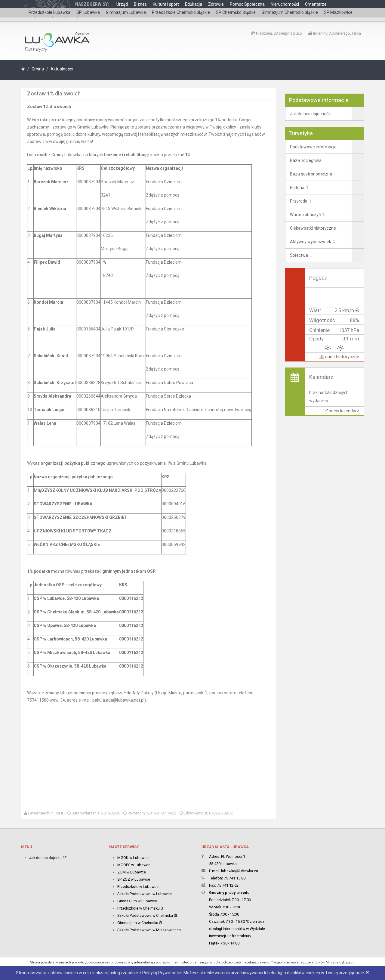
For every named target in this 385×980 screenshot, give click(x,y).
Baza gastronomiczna (311, 174)
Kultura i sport (166, 4)
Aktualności (62, 69)
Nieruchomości (285, 4)
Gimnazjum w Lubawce (137, 901)
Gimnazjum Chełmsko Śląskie (290, 12)
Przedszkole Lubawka (49, 12)
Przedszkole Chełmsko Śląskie (181, 12)
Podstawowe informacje (313, 146)
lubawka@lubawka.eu (239, 871)
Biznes (140, 4)
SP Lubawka (88, 12)
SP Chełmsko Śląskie (236, 12)
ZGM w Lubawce (131, 872)
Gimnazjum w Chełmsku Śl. (140, 922)
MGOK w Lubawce (133, 857)
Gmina (38, 69)
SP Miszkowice (338, 12)
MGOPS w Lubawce (133, 865)
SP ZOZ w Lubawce (133, 879)
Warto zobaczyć (305, 214)
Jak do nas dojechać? (310, 113)
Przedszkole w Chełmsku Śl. (141, 908)
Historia (297, 187)
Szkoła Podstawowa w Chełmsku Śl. (147, 915)
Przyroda (298, 201)
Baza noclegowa (306, 160)
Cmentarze (316, 4)
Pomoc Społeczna (247, 4)
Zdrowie (216, 4)
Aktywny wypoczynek (310, 241)
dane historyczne (341, 356)
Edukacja (193, 4)
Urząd (122, 4)
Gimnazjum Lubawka (126, 12)
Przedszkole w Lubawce (138, 886)
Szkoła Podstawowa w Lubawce (144, 894)
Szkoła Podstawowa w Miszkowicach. (149, 930)
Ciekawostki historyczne (313, 228)
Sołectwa (299, 255)
